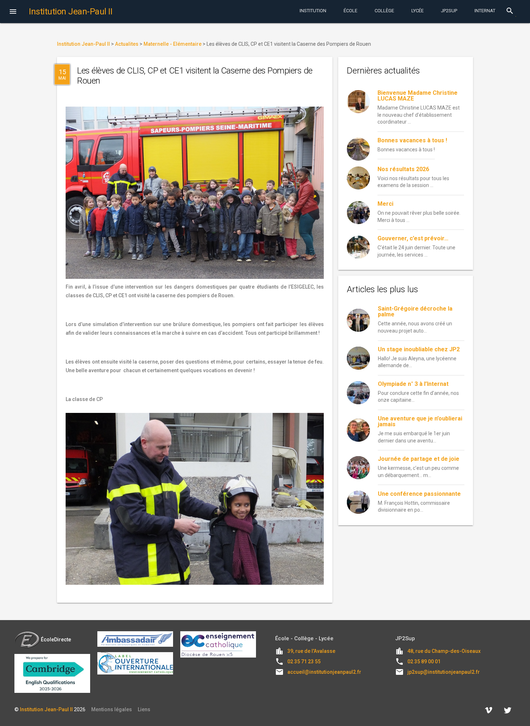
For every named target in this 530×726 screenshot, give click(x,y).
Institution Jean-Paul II (46, 709)
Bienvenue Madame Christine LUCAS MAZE (417, 95)
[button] (13, 12)
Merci (385, 203)
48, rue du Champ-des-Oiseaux (444, 651)
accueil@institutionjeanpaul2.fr (324, 672)
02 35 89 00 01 (424, 661)
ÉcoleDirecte (56, 639)
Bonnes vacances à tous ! (412, 140)
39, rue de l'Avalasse (311, 651)
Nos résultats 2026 (403, 169)
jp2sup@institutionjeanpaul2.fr (443, 672)
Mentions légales (111, 709)
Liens (144, 709)
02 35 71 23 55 (304, 661)
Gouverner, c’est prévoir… (413, 238)
